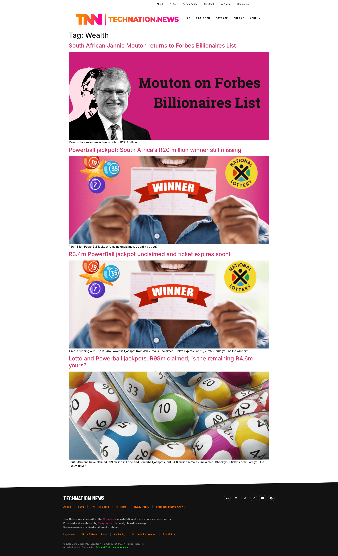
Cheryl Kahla (105, 523)
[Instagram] (245, 498)
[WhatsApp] (253, 498)
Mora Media (110, 519)
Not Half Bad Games (144, 534)
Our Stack (209, 4)
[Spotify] (271, 498)
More (253, 18)
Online (239, 18)
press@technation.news (170, 506)
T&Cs (81, 506)
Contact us (243, 4)
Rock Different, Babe (94, 534)
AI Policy (225, 4)
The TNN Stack (100, 506)
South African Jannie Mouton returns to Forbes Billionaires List (152, 45)
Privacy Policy (190, 4)
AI (188, 18)
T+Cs (173, 4)
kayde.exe (69, 534)
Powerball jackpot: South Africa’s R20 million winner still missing (155, 149)
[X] (236, 498)
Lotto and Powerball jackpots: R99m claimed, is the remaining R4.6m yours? (161, 362)
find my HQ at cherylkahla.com (112, 547)
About (160, 4)
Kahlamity (119, 534)
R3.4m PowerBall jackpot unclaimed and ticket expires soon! (149, 254)
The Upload (169, 534)
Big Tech (203, 18)
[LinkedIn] (227, 498)
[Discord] (262, 498)
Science (222, 18)
